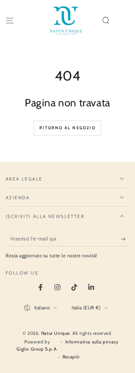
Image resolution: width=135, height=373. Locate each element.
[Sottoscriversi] (125, 239)
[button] (106, 20)
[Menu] (10, 20)
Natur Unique (55, 333)
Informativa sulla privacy (91, 342)
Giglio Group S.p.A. (36, 349)
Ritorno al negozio (67, 127)
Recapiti (71, 357)
